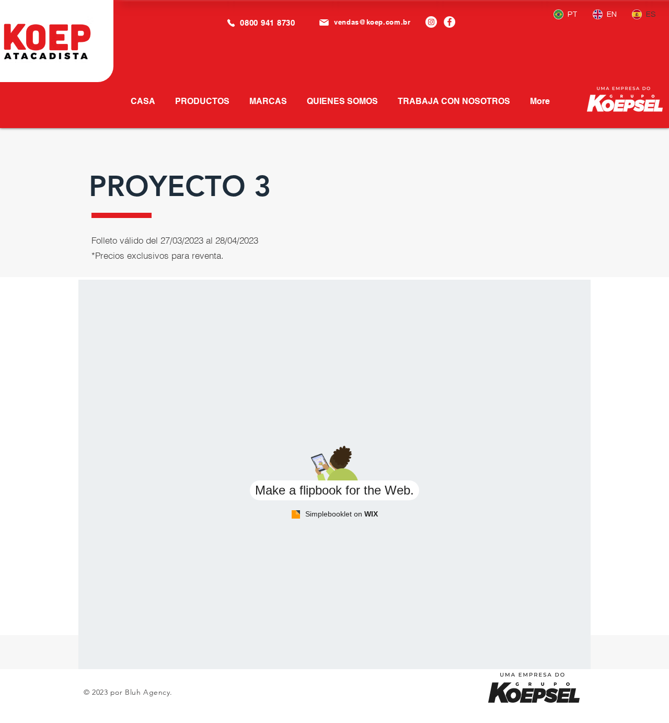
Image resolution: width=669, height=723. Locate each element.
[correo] (323, 22)
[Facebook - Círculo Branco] (449, 22)
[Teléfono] (230, 22)
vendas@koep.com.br (372, 22)
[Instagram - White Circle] (431, 22)
